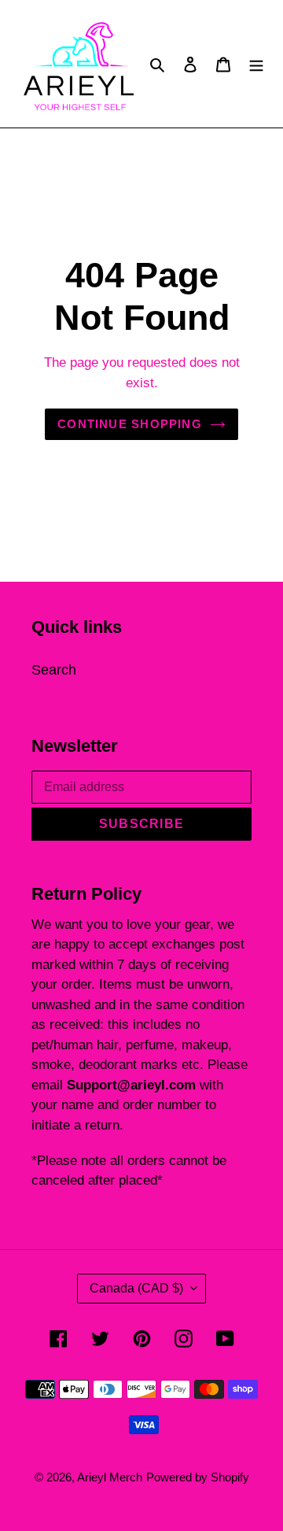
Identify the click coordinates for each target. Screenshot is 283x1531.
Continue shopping (129, 424)
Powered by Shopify (197, 1477)
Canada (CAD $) (136, 1288)
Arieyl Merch (109, 1477)
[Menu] (256, 63)
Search (53, 670)
